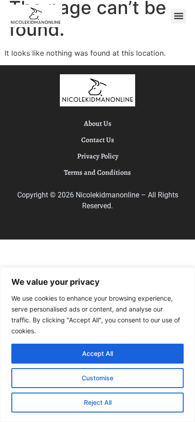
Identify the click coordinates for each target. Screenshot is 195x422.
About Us (98, 124)
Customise (97, 378)
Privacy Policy (97, 156)
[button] (178, 16)
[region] (97, 344)
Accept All (97, 353)
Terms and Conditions (97, 172)
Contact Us (97, 140)
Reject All (98, 402)
